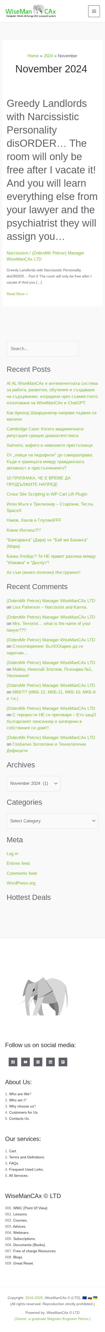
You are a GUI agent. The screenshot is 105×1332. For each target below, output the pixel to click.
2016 (29, 1298)
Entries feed (18, 863)
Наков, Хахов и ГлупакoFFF (34, 520)
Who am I (17, 1100)
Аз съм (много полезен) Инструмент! (44, 572)
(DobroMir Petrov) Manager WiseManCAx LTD (51, 600)
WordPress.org (21, 883)
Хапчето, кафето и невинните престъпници (50, 445)
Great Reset (23, 1263)
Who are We (19, 1094)
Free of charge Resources (34, 1251)
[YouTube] (25, 1062)
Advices (19, 1226)
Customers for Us (23, 1112)
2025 (39, 1298)
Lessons (20, 1214)
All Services (18, 1175)
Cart (12, 1151)
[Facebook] (13, 1062)
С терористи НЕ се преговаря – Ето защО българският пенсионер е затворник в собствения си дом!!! (51, 721)
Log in (12, 853)
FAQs (13, 1163)
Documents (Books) (29, 1245)
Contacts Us (19, 1118)
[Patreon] (63, 1062)
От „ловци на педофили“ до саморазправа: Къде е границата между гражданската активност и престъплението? (50, 462)
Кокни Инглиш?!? (24, 530)
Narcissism (17, 253)
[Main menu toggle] (94, 11)
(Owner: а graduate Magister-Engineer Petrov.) (52, 1319)
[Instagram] (38, 1062)
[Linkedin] (50, 1062)
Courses (20, 1220)
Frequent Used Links (26, 1169)
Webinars (21, 1232)
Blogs (17, 1257)
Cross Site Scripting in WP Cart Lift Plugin (47, 494)
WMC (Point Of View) (30, 1208)
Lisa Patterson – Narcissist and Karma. (49, 607)
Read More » (17, 293)
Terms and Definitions (26, 1157)
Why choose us (21, 1106)
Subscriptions (24, 1239)
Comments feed (22, 873)
